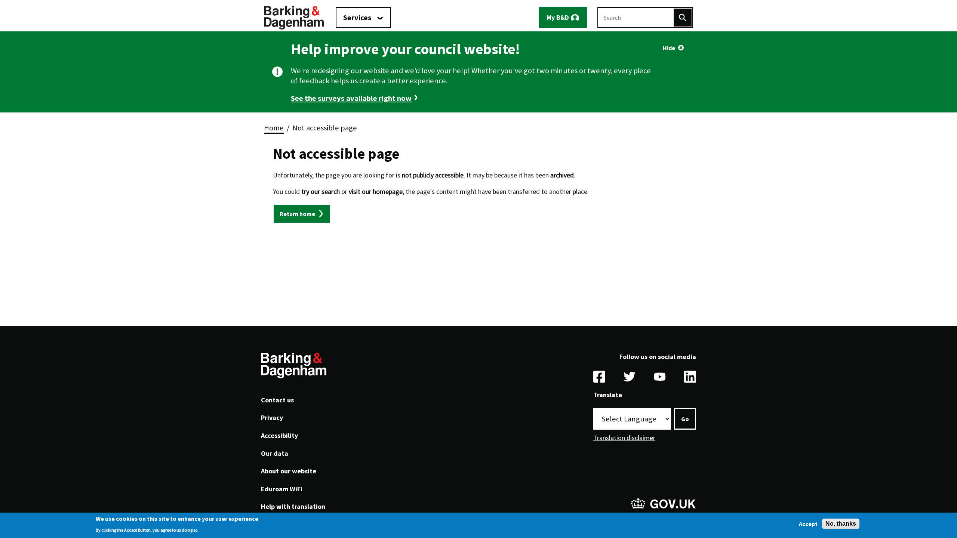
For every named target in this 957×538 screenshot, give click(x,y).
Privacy (272, 417)
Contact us (277, 400)
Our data (274, 453)
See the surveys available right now (351, 98)
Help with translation (293, 506)
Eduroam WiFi (281, 489)
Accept (808, 524)
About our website (288, 471)
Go (685, 419)
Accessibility (279, 435)
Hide (669, 48)
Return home (297, 213)
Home (274, 128)
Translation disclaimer (624, 437)
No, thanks (840, 523)
